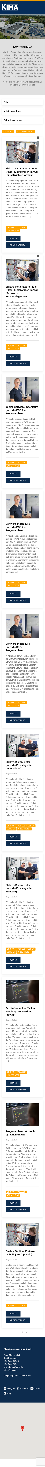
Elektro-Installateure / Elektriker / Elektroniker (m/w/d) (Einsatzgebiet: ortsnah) (22, 171)
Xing (8, 1393)
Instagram (10, 1388)
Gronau (7, 131)
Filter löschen (24, 131)
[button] (22, 1428)
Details (13, 238)
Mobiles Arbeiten (26, 826)
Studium (22, 1306)
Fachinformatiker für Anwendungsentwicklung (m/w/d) (20, 1011)
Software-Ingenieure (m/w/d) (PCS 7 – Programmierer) (18, 527)
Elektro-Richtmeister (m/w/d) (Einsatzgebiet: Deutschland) (19, 765)
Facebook (24, 1388)
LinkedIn (37, 1388)
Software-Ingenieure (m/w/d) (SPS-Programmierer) (18, 647)
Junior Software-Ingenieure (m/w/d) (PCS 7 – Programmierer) (22, 410)
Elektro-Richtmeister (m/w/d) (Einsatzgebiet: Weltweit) (19, 888)
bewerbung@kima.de (13, 1367)
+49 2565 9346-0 (11, 1361)
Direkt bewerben (18, 245)
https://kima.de (10, 1370)
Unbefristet (13, 230)
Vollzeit (22, 227)
